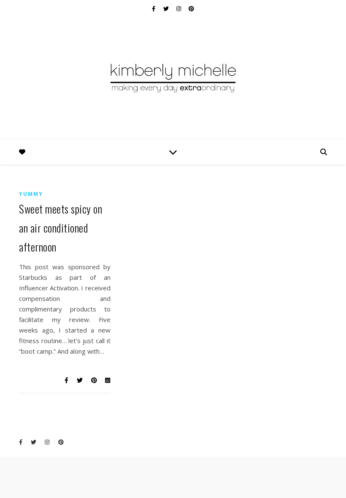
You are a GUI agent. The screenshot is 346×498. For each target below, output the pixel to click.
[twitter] (166, 8)
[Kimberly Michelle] (173, 77)
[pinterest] (191, 8)
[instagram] (179, 8)
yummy (31, 194)
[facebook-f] (154, 8)
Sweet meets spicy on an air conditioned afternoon (60, 227)
